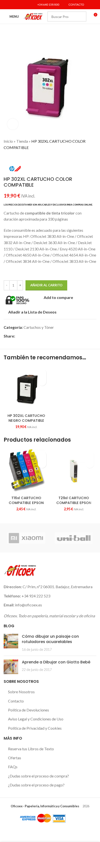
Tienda (22, 141)
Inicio (8, 141)
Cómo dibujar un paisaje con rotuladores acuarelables (50, 639)
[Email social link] (29, 336)
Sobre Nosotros (21, 691)
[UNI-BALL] (74, 538)
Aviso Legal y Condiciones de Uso (35, 719)
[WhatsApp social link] (46, 336)
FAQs (12, 766)
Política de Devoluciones (28, 710)
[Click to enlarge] (12, 124)
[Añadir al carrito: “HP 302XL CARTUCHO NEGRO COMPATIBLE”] (42, 381)
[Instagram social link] (19, 4)
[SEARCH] (81, 16)
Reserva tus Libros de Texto (31, 748)
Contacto (16, 701)
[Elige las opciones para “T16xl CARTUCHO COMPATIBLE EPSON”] (42, 464)
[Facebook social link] (7, 4)
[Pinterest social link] (34, 336)
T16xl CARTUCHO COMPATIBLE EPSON (26, 500)
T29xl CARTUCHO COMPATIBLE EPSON (73, 500)
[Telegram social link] (51, 336)
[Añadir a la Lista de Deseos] (42, 373)
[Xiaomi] (26, 538)
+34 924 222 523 (36, 596)
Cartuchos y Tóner (39, 327)
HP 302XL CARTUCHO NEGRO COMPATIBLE (26, 418)
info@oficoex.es (28, 605)
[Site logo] (33, 16)
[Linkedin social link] (25, 4)
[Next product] (15, 157)
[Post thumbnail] (11, 643)
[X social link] (13, 4)
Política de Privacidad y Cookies (35, 728)
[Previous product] (6, 157)
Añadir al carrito (46, 285)
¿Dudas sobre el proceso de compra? (38, 776)
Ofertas (14, 757)
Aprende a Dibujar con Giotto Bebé (56, 662)
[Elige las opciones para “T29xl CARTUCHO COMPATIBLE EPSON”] (89, 464)
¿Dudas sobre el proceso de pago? (36, 785)
